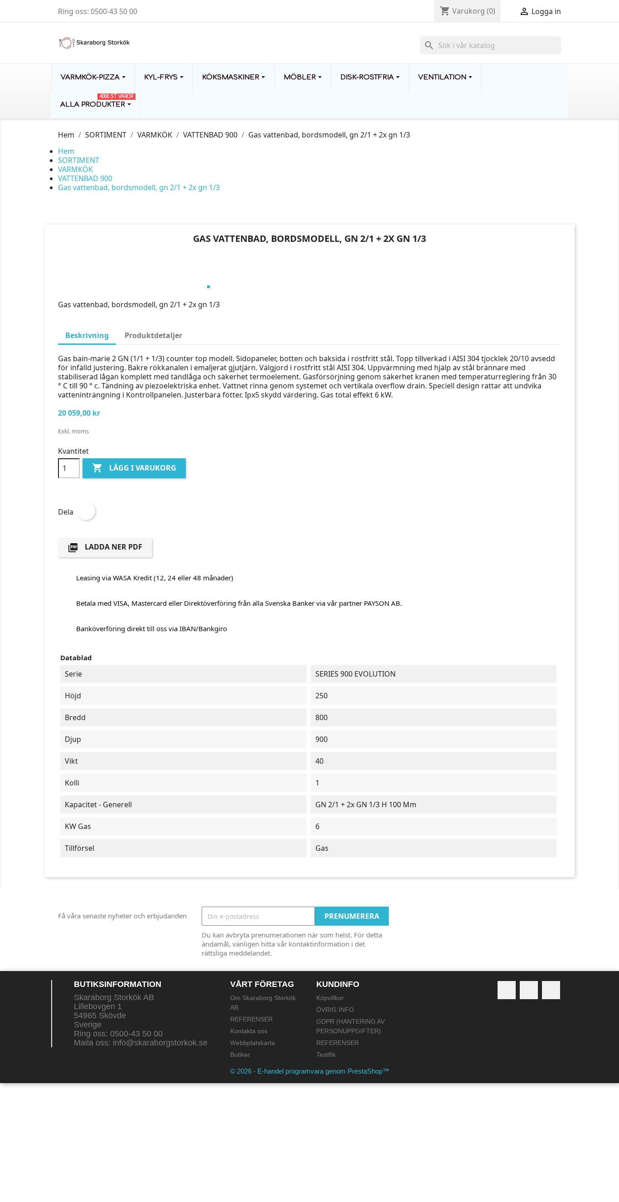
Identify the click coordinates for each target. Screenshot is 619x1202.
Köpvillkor (330, 997)
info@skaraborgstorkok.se (160, 1042)
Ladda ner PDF (105, 547)
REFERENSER (251, 1019)
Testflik (326, 1054)
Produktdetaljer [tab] (153, 335)
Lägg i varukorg (134, 467)
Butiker (240, 1054)
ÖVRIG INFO (335, 1009)
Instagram (551, 990)
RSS (529, 990)
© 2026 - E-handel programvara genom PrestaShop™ (309, 1071)
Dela (86, 511)
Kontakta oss (248, 1031)
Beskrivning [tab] (87, 335)
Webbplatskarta (252, 1042)
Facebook (507, 990)
